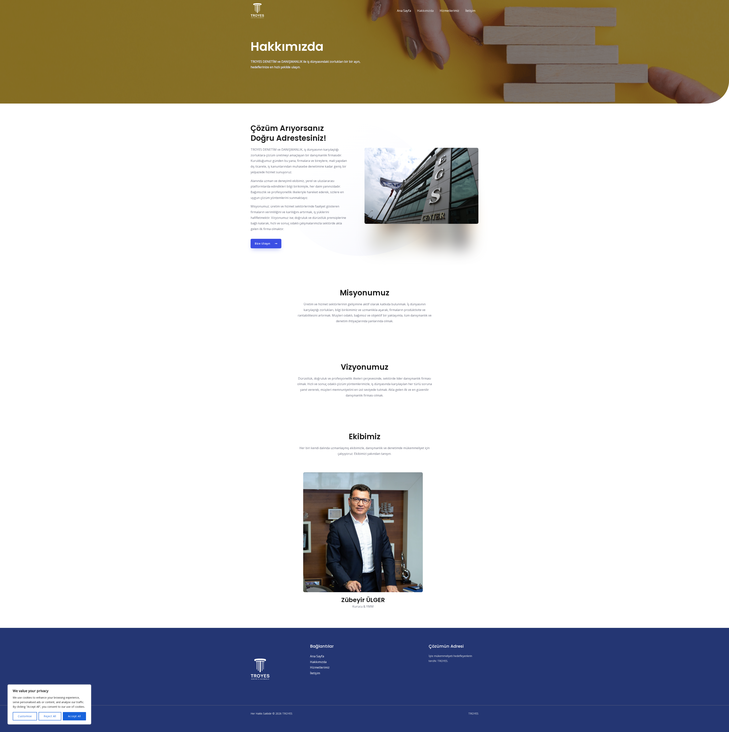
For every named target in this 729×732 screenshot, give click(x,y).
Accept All (74, 716)
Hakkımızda (425, 11)
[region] (49, 704)
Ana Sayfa (404, 11)
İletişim (470, 11)
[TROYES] (257, 10)
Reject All (50, 716)
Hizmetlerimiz (449, 11)
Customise (25, 716)
